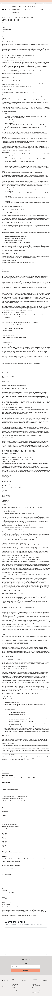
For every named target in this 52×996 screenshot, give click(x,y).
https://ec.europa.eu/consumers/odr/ (8, 910)
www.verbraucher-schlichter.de (10, 260)
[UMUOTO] (5, 9)
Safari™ (39, 632)
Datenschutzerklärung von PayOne (33, 582)
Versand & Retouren (35, 981)
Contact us (24, 980)
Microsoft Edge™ (34, 632)
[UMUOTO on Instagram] (1, 3)
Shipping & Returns (15, 981)
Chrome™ (44, 632)
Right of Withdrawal (15, 987)
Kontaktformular (44, 980)
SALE (30, 9)
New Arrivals (24, 9)
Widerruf (33, 987)
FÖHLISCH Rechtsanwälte (29, 262)
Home (13, 6)
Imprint (23, 982)
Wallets (19, 6)
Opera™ (4, 634)
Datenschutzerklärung (21, 548)
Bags (15, 6)
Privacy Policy (14, 990)
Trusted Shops (11, 262)
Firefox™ (48, 632)
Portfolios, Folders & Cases (28, 6)
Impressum (43, 982)
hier (37, 256)
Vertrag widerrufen (16, 12)
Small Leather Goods (16, 9)
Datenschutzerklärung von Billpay (23, 565)
